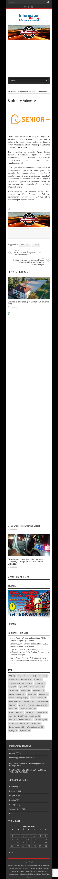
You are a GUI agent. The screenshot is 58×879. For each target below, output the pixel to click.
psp (12, 716)
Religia (12, 800)
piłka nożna (41, 705)
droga (12, 687)
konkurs (43, 694)
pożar (30, 712)
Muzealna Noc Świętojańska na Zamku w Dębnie (27, 253)
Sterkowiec (34, 716)
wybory (13, 731)
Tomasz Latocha (16, 727)
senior (36, 244)
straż (13, 720)
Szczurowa (41, 720)
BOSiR (38, 679)
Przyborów (42, 712)
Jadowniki (38, 690)
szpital (24, 723)
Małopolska (15, 701)
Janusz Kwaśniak (17, 694)
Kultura (12, 791)
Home (13, 92)
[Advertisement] (29, 60)
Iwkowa (25, 690)
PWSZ (22, 716)
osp (22, 705)
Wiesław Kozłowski (35, 727)
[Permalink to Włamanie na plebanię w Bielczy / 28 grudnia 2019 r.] (29, 298)
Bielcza (43, 676)
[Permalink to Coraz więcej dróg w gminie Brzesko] (29, 314)
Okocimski (42, 701)
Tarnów (35, 723)
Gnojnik (13, 690)
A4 (12, 676)
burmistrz (27, 683)
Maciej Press (15, 638)
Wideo (11, 814)
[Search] (48, 2)
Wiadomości (23, 92)
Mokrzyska (29, 701)
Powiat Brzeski (16, 712)
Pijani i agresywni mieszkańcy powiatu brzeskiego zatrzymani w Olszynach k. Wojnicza (26, 561)
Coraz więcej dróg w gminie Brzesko (25, 526)
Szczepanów (25, 720)
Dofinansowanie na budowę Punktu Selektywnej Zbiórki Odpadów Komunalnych (28, 261)
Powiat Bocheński (28, 709)
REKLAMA (12, 624)
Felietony (13, 787)
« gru (11, 852)
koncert (32, 694)
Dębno (23, 687)
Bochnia (14, 679)
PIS (31, 705)
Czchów (39, 683)
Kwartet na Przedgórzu (18, 698)
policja (13, 709)
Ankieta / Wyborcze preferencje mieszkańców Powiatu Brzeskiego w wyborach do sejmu (29, 652)
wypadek (25, 731)
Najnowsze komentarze (19, 633)
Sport (11, 805)
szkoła (13, 723)
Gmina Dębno (25, 244)
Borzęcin (26, 679)
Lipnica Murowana (38, 698)
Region (12, 796)
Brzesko (14, 683)
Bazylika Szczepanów (27, 676)
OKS (12, 705)
